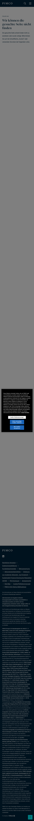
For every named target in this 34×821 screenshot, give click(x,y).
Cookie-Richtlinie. (25, 412)
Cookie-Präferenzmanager (17, 417)
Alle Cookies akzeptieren (17, 427)
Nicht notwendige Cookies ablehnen (17, 422)
